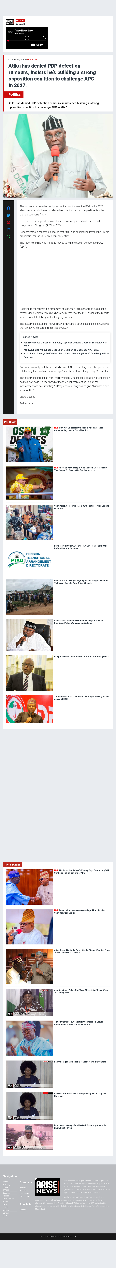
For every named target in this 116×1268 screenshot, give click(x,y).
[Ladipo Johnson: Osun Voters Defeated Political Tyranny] (29, 656)
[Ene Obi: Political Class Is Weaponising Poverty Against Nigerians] (29, 1093)
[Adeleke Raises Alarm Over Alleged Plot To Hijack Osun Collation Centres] (29, 909)
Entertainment (8, 1199)
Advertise (23, 1190)
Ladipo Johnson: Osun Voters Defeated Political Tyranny (81, 656)
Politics (14, 94)
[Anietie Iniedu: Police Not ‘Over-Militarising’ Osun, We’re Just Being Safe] (29, 989)
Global (5, 1187)
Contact (6, 1213)
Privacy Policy (25, 1196)
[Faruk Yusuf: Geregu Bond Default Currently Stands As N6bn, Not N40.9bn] (29, 1124)
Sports (5, 1201)
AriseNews (32, 60)
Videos (6, 1210)
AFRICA (6, 1190)
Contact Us (24, 1193)
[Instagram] (22, 409)
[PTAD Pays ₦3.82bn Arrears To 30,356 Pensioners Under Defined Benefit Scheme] (29, 545)
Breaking (6, 1184)
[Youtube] (25, 409)
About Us (23, 1188)
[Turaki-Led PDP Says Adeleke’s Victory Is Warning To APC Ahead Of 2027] (29, 696)
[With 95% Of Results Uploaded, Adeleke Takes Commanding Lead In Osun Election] (29, 427)
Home (5, 1182)
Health (5, 1207)
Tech (5, 1204)
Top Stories (12, 864)
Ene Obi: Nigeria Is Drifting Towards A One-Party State (80, 1062)
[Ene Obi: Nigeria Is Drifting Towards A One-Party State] (29, 1061)
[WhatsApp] (24, 409)
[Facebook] (20, 409)
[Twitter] (21, 409)
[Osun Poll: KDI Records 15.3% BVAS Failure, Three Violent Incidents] (29, 505)
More (5, 1216)
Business (6, 1193)
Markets (23, 1210)
